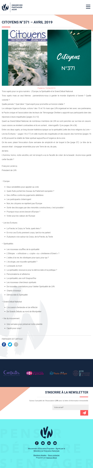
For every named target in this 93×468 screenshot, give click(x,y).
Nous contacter (54, 455)
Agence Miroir (51, 458)
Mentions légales (39, 455)
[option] (11, 373)
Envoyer (84, 413)
